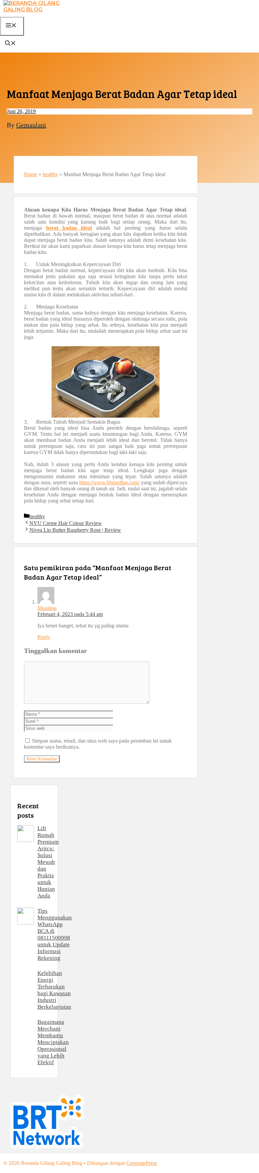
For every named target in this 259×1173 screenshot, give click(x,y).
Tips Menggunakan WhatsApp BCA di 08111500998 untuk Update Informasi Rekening (54, 934)
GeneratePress (141, 1163)
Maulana (47, 608)
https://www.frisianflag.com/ (109, 482)
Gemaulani (31, 125)
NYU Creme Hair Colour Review (65, 523)
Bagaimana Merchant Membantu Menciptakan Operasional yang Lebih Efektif (53, 1042)
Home (30, 174)
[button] (10, 44)
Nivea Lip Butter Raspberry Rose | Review (75, 530)
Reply (43, 637)
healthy (50, 174)
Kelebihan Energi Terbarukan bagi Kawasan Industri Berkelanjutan (54, 990)
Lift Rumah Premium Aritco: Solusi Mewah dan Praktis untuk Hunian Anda (48, 862)
